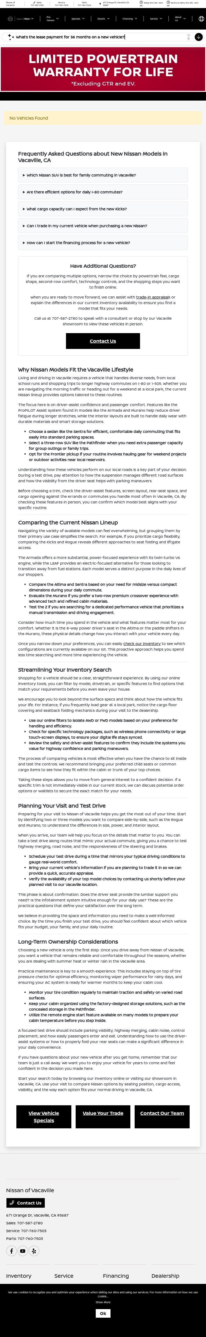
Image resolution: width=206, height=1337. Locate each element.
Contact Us (103, 341)
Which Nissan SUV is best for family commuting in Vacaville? (81, 175)
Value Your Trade (103, 1113)
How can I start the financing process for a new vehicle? (78, 242)
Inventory (18, 1275)
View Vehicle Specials (44, 1117)
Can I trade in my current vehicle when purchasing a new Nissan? (87, 225)
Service (63, 1275)
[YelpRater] (34, 1251)
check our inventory (142, 643)
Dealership (165, 1275)
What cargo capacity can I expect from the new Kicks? (77, 208)
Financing (116, 1275)
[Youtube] (22, 1251)
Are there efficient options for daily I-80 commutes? (75, 191)
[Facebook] (11, 1251)
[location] (100, 4)
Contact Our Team (162, 1113)
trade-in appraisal (152, 297)
